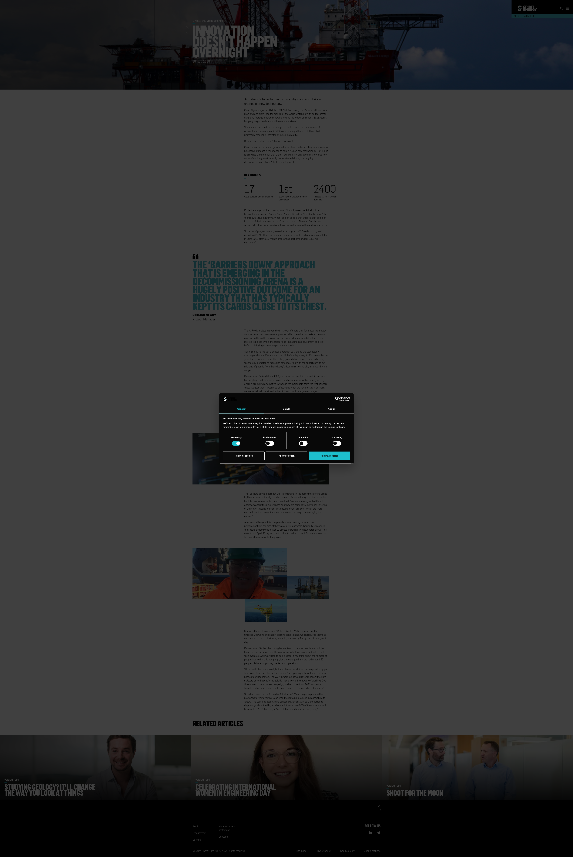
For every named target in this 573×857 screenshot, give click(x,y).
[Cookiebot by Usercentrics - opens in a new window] (337, 399)
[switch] (269, 443)
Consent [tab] (241, 409)
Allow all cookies (329, 455)
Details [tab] (286, 409)
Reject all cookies (244, 455)
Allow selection (287, 455)
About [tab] (331, 409)
